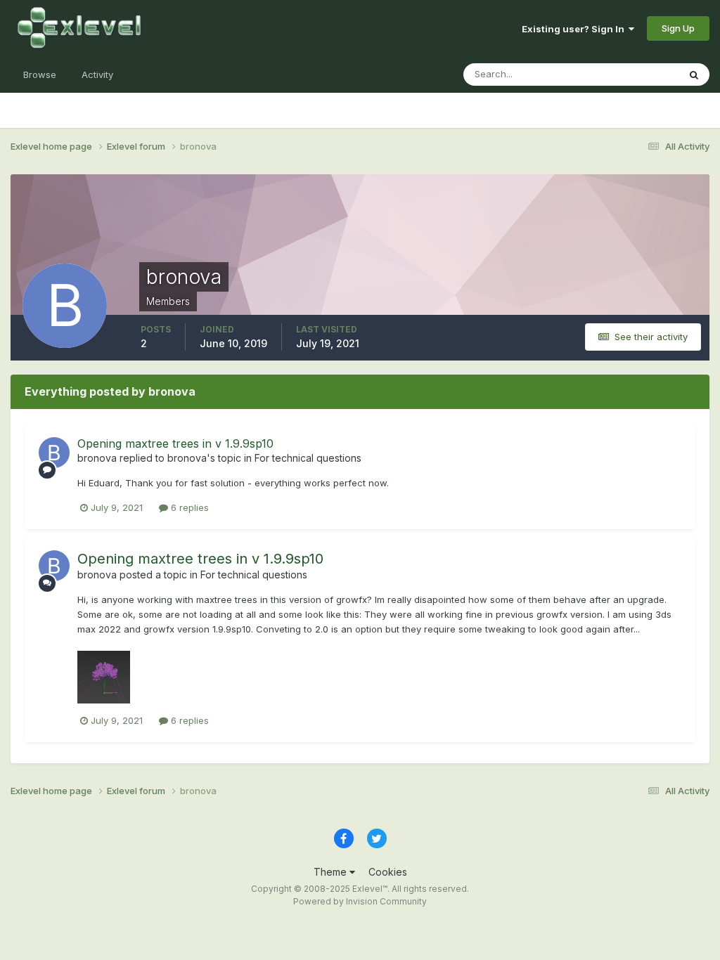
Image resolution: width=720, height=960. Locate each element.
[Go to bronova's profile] (54, 452)
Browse (39, 74)
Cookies (387, 872)
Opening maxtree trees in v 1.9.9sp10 (175, 443)
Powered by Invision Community (360, 901)
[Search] (694, 74)
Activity (97, 74)
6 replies (188, 507)
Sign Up (678, 28)
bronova (97, 458)
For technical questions (308, 458)
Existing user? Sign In (575, 28)
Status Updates (628, 74)
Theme (331, 872)
